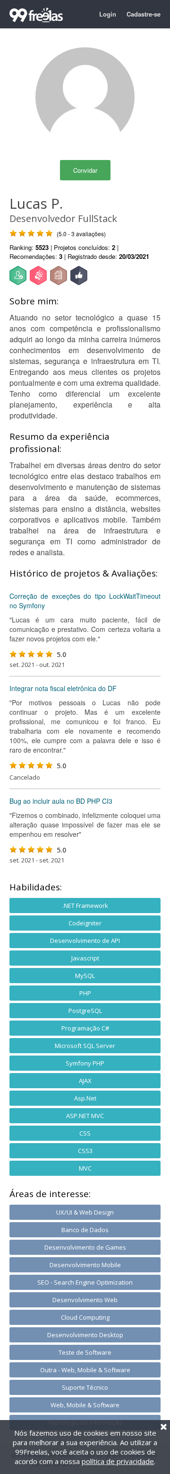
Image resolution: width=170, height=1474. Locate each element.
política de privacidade (118, 1461)
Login (107, 13)
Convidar (85, 170)
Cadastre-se (144, 13)
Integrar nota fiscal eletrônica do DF (63, 688)
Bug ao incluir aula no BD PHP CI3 (60, 801)
